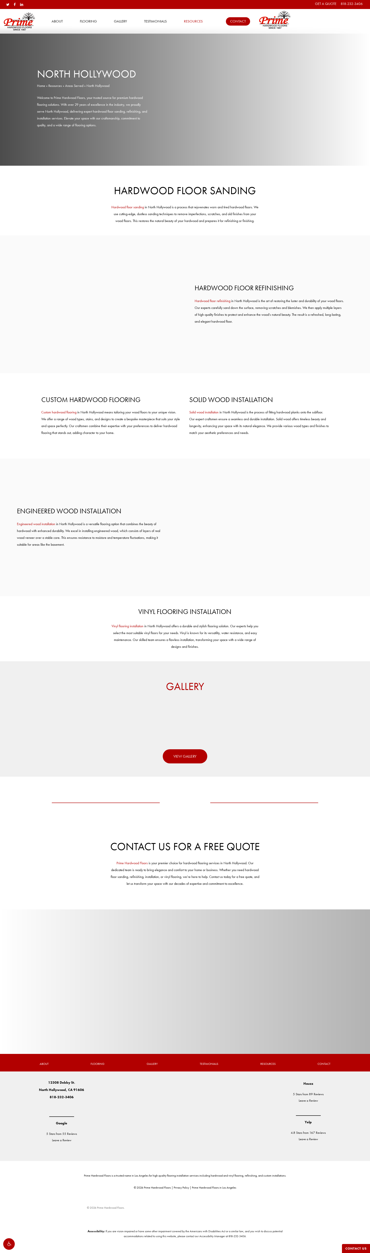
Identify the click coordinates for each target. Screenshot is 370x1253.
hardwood (217, 1175)
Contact (324, 1064)
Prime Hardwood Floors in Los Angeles (214, 1187)
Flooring (97, 1064)
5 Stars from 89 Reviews (308, 1094)
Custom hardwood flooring (58, 412)
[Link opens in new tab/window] (49, 1108)
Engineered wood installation (36, 524)
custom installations (274, 1175)
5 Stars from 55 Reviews (61, 1134)
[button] (9, 1244)
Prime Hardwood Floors (132, 863)
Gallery (152, 1064)
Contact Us (356, 1248)
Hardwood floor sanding (127, 207)
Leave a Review (61, 1140)
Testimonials (209, 1064)
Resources (55, 85)
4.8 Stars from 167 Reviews (308, 1133)
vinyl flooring (235, 1175)
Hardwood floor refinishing (212, 301)
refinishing (251, 1175)
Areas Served (74, 85)
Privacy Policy (181, 1187)
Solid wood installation (204, 412)
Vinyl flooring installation (127, 626)
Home (41, 85)
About (44, 1064)
